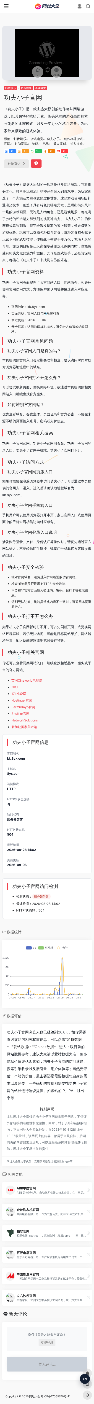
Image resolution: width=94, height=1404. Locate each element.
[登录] (79, 6)
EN (85, 1379)
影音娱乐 (10, 88)
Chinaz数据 (44, 1046)
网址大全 (34, 1396)
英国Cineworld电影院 (26, 680)
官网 (7, 143)
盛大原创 (59, 143)
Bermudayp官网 (23, 707)
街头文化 (76, 143)
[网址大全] (47, 6)
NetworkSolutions (24, 720)
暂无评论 (18, 1314)
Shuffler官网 (20, 713)
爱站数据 (20, 1046)
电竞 (45, 143)
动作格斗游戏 (73, 139)
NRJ (14, 687)
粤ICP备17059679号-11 (55, 1396)
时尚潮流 (21, 143)
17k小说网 (18, 694)
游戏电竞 (40, 88)
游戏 (35, 143)
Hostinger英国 (21, 700)
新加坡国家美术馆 (24, 727)
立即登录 (47, 1342)
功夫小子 (53, 139)
